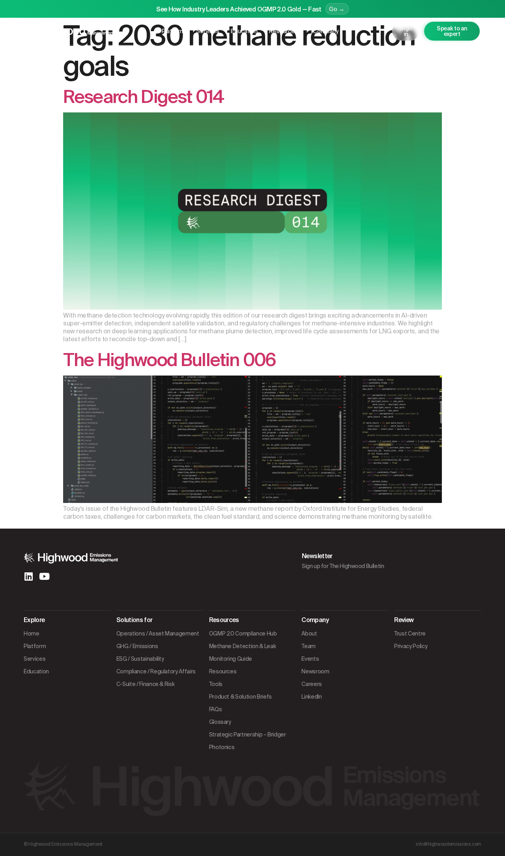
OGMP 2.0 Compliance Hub (243, 633)
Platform (173, 31)
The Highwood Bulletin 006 (169, 360)
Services (207, 31)
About (309, 633)
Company (326, 31)
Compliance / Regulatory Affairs (156, 671)
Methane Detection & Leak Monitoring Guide (242, 652)
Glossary (220, 721)
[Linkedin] (28, 576)
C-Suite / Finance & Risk (145, 684)
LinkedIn (311, 696)
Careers (311, 684)
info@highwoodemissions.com (448, 844)
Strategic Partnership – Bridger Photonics (247, 741)
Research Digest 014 (143, 96)
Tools (216, 684)
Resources (283, 31)
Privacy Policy (410, 646)
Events (310, 658)
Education (244, 31)
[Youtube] (44, 576)
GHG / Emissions (137, 646)
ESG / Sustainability (140, 658)
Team (308, 646)
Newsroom (315, 671)
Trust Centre (410, 633)
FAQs (215, 709)
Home (31, 633)
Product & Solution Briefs (240, 696)
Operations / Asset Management (157, 633)
